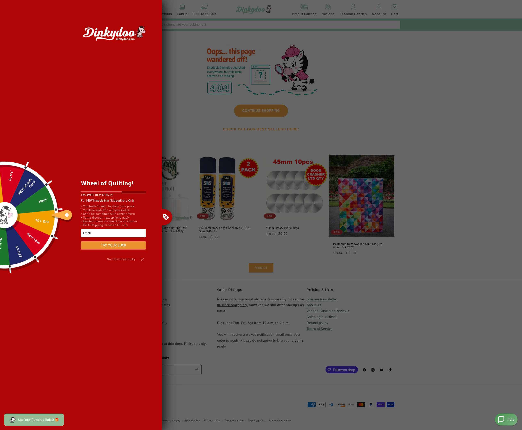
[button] (506, 419)
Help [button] (510, 419)
